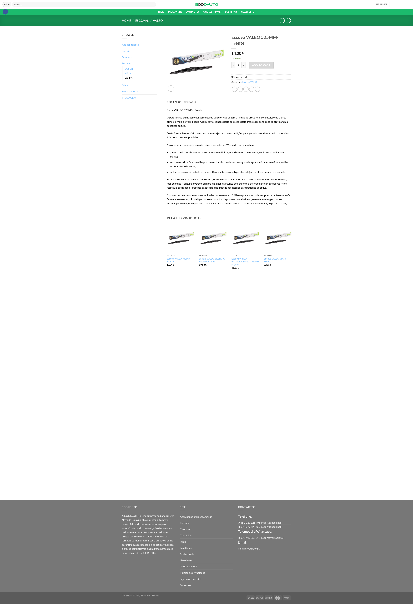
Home (126, 20)
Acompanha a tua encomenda (196, 516)
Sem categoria (130, 91)
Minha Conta (187, 553)
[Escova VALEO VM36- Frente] (278, 238)
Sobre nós (231, 11)
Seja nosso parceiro (190, 578)
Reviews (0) (190, 102)
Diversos (127, 57)
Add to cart (261, 65)
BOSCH (129, 68)
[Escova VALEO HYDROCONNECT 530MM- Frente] (246, 238)
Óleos (125, 85)
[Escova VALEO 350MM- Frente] (181, 238)
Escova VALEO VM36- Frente (275, 260)
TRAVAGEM (129, 97)
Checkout (185, 529)
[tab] (174, 102)
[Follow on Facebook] (5, 12)
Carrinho (185, 522)
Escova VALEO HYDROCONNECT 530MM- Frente (246, 261)
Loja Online (175, 11)
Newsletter (248, 11)
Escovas (142, 20)
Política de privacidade (192, 572)
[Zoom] (171, 88)
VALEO (158, 20)
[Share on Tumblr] (257, 89)
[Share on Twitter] (240, 89)
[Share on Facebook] (234, 89)
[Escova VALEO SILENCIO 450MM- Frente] (213, 238)
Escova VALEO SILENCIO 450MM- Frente (212, 260)
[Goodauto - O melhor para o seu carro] (206, 4)
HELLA (128, 73)
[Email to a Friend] (246, 89)
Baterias (126, 50)
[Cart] (409, 4)
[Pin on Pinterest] (251, 89)
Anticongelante (130, 44)
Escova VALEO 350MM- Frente (179, 260)
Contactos (193, 11)
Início (161, 11)
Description (174, 102)
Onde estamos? (212, 11)
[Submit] (153, 4)
